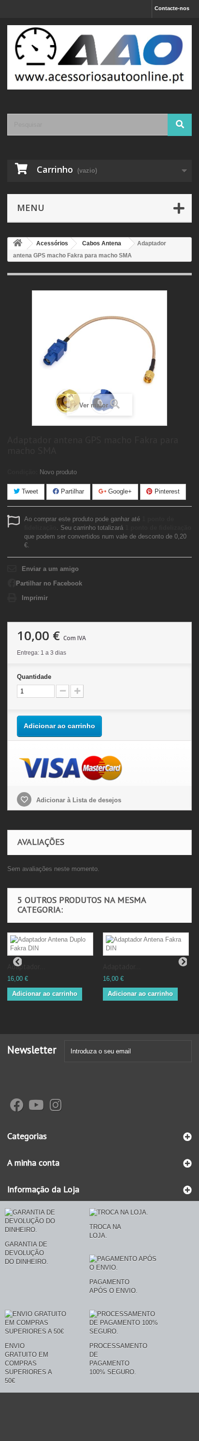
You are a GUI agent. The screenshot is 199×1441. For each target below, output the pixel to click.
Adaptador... (26, 966)
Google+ (119, 491)
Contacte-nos (172, 8)
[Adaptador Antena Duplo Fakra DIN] (50, 944)
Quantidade (34, 676)
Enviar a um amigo (50, 568)
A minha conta (33, 1162)
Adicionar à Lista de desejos (77, 800)
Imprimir (35, 597)
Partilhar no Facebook (49, 583)
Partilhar (71, 491)
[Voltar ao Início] (17, 244)
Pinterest (166, 491)
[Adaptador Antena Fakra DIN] (146, 944)
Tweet (29, 491)
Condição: (22, 472)
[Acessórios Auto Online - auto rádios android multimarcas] (99, 57)
